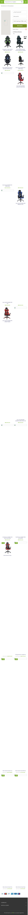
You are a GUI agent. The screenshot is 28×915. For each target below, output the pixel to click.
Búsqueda (20, 26)
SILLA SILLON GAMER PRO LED (7, 303)
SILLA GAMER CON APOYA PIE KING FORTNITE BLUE (7, 68)
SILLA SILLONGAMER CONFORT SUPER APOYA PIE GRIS (20, 421)
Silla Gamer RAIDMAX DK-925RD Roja (7, 185)
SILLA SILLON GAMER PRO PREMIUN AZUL (20, 204)
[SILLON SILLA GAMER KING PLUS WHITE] (20, 480)
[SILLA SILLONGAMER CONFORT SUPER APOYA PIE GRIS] (20, 363)
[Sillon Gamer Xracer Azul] (7, 714)
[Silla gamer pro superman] (20, 597)
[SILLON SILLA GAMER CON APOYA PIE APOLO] (7, 480)
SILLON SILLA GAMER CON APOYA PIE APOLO (7, 538)
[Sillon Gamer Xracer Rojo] (20, 830)
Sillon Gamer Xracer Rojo (20, 887)
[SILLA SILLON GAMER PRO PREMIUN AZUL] (20, 196)
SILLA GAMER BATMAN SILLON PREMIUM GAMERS (21, 50)
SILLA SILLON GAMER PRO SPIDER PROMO (7, 321)
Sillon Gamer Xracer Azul (7, 770)
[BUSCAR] (21, 1)
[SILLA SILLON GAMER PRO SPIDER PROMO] (7, 313)
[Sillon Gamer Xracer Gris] (7, 830)
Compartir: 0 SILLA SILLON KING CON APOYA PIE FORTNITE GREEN (7, 50)
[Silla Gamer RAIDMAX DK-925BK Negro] (20, 60)
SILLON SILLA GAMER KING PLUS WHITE (21, 538)
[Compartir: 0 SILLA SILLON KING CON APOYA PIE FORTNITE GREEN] (7, 42)
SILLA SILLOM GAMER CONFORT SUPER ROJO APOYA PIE (20, 87)
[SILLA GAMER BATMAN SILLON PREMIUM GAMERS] (20, 42)
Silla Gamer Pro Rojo (7, 555)
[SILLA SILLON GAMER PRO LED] (7, 245)
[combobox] (19, 21)
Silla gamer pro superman (20, 654)
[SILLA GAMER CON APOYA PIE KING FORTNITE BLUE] (7, 60)
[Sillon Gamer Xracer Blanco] (20, 714)
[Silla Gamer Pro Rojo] (7, 548)
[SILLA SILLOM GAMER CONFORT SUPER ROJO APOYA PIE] (20, 78)
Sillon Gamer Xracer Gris (7, 887)
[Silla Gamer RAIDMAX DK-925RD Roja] (7, 128)
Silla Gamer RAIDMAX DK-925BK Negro (21, 68)
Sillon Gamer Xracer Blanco (20, 770)
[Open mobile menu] (1, 1)
